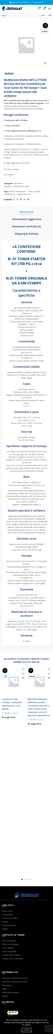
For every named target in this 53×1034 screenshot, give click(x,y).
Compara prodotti (9, 925)
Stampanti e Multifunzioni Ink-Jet (15, 978)
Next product (49, 15)
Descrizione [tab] (27, 211)
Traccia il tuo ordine (10, 918)
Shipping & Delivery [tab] (26, 233)
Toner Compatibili (9, 951)
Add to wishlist (13, 169)
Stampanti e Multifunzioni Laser (16, 186)
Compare (10, 174)
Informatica (18, 183)
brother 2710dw (34, 191)
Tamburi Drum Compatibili (12, 958)
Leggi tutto (10, 717)
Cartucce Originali (9, 940)
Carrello (5, 929)
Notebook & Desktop (10, 992)
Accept (26, 1030)
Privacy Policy (7, 911)
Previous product (43, 15)
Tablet (4, 989)
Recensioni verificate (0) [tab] (26, 226)
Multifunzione (9, 194)
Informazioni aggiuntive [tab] (26, 219)
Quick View (23, 678)
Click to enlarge (45, 63)
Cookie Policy (7, 914)
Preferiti (5, 922)
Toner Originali (8, 948)
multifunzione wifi (24, 194)
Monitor (5, 996)
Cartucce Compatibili (10, 944)
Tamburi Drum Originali (11, 955)
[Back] (4, 15)
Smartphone (7, 985)
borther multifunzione (17, 191)
